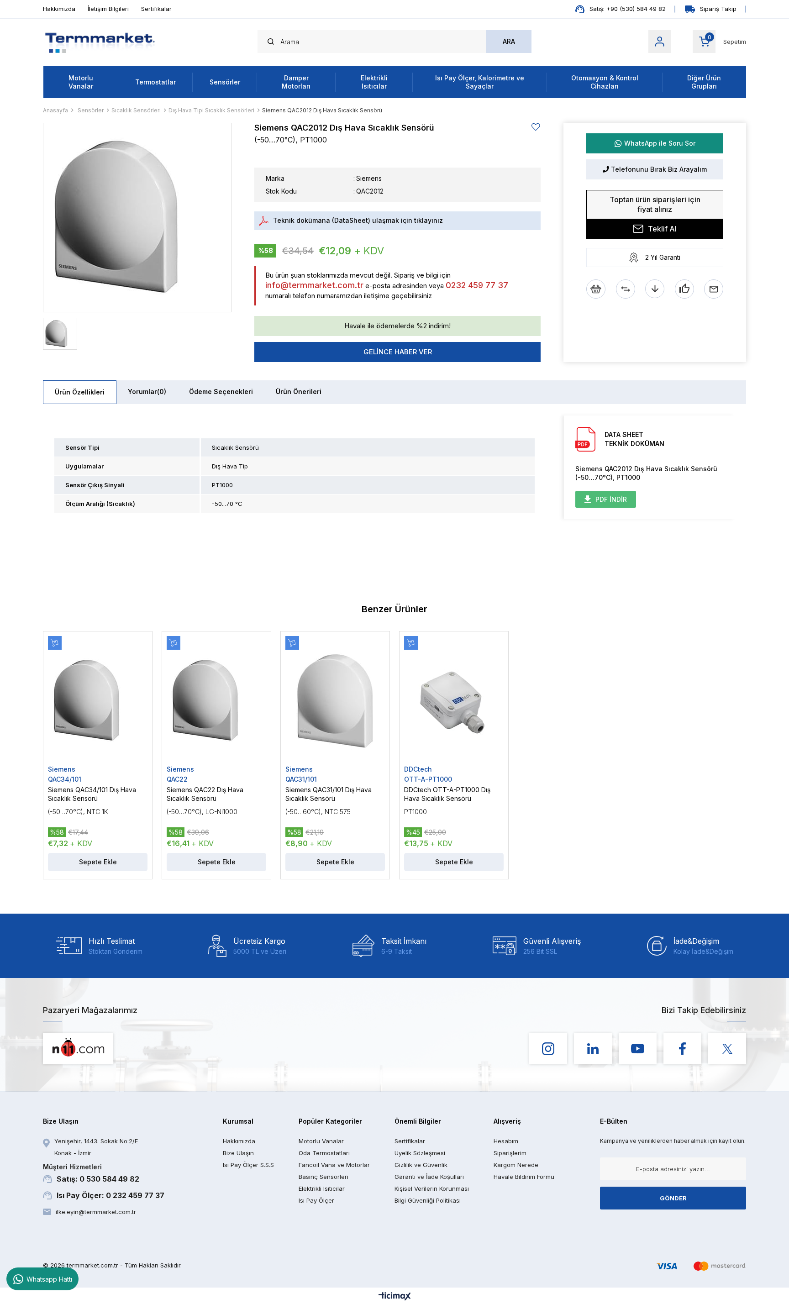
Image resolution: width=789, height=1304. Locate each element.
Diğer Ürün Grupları (704, 82)
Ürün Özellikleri (80, 392)
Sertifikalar (156, 8)
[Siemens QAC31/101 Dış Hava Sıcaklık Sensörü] (335, 700)
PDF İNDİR (611, 499)
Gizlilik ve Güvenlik (420, 1164)
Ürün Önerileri (298, 391)
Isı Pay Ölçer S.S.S (248, 1164)
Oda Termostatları (324, 1153)
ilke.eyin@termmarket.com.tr (96, 1211)
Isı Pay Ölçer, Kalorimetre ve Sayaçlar (479, 82)
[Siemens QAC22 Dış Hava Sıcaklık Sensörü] (216, 700)
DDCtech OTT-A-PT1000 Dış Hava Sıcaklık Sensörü (447, 794)
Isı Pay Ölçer (316, 1200)
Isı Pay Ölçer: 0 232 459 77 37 (110, 1195)
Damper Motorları (296, 82)
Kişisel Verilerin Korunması (431, 1188)
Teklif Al (662, 228)
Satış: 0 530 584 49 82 (91, 1173)
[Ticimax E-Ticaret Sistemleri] (395, 1297)
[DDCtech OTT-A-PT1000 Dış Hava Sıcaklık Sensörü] (454, 700)
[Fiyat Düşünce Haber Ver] (654, 289)
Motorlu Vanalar (80, 82)
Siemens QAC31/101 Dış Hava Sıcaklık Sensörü (328, 794)
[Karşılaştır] (625, 289)
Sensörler (225, 82)
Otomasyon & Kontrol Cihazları (604, 82)
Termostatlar (155, 82)
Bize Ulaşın (238, 1153)
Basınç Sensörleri (323, 1176)
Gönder (673, 1198)
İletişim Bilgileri (108, 8)
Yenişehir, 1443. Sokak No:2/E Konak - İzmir (96, 1147)
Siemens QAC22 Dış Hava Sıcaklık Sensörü (205, 794)
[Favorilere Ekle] (536, 127)
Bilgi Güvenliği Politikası (427, 1200)
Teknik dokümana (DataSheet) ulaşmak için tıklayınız (358, 220)
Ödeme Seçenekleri (221, 391)
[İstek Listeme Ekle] (595, 289)
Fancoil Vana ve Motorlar (334, 1164)
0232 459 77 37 (477, 285)
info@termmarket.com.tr (314, 285)
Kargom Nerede (516, 1164)
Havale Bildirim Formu (524, 1176)
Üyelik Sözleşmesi (419, 1153)
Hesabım (506, 1141)
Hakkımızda (59, 8)
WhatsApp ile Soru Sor (659, 143)
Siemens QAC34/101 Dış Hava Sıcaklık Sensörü (92, 794)
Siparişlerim (510, 1153)
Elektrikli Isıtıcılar (374, 82)
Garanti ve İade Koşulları (429, 1176)
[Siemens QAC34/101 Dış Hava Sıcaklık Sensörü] (97, 700)
